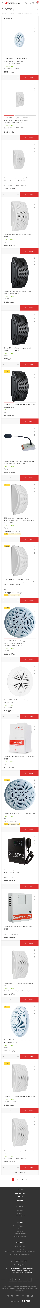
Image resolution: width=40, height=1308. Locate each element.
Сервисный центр (20, 1236)
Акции (20, 1197)
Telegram (15, 1280)
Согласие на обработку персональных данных (20, 1251)
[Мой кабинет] (33, 3)
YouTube (20, 1280)
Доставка (20, 1231)
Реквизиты (20, 1213)
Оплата (20, 1228)
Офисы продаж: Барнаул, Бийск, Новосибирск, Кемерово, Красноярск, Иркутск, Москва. (21, 1270)
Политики (20, 1242)
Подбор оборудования (20, 1226)
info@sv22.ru (21, 1265)
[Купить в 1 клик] (34, 32)
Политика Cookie (20, 1246)
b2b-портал (20, 1193)
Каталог (20, 1189)
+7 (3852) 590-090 (20, 1261)
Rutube (25, 1280)
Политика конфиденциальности (20, 1249)
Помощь (20, 1222)
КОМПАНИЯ (20, 1207)
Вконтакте (11, 1280)
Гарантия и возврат (20, 1233)
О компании (20, 1210)
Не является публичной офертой (20, 1254)
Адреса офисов (20, 1216)
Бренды (20, 1200)
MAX (30, 1280)
